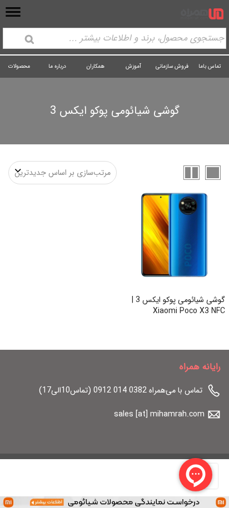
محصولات (19, 66)
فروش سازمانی (172, 66)
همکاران (95, 66)
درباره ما (57, 66)
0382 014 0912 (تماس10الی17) (93, 390)
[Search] (29, 39)
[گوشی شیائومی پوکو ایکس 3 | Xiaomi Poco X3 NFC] (174, 235)
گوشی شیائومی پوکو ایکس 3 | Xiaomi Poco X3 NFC (178, 305)
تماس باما (209, 66)
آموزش (133, 66)
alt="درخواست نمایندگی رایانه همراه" (170, 502)
